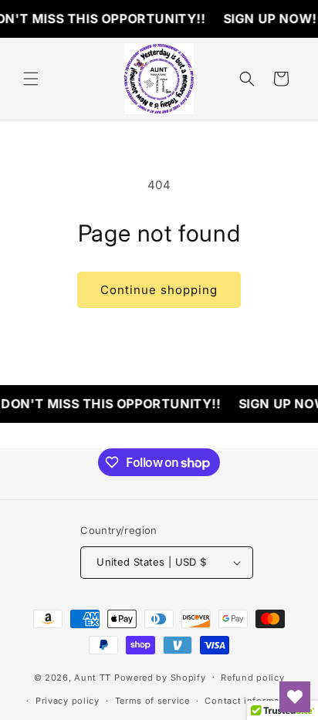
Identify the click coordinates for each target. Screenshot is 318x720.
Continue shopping (159, 289)
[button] (31, 79)
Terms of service (152, 700)
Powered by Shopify (160, 676)
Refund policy (252, 677)
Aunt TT (92, 676)
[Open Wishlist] (294, 696)
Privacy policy (68, 700)
